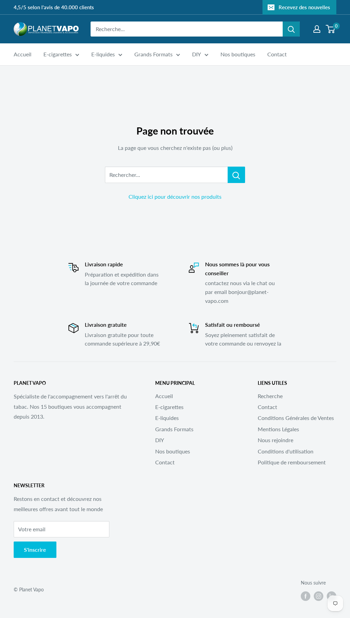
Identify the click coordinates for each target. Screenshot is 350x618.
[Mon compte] (316, 29)
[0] (330, 29)
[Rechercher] (291, 29)
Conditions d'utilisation (285, 451)
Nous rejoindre (275, 440)
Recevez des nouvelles (304, 7)
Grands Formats (153, 54)
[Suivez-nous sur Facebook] (305, 596)
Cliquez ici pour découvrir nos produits (175, 196)
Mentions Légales (278, 429)
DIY (196, 54)
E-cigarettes (57, 54)
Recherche (270, 396)
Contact (277, 54)
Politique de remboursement (292, 462)
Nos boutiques (237, 54)
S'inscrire (35, 549)
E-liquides (103, 54)
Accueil (22, 54)
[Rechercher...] (236, 175)
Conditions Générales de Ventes (296, 418)
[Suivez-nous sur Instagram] (318, 596)
